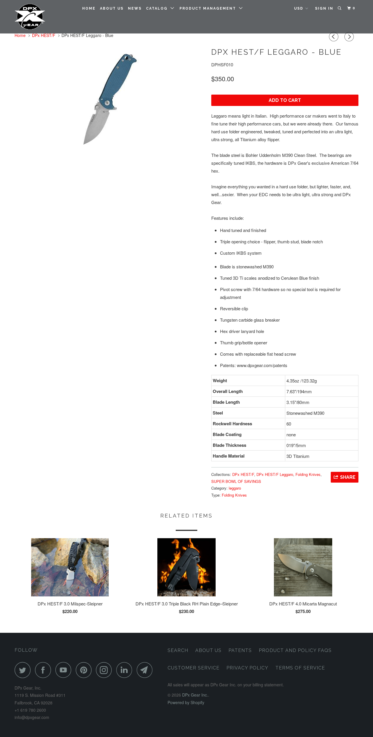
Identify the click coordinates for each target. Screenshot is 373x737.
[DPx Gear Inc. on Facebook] (44, 670)
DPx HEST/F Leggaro (274, 474)
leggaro (235, 488)
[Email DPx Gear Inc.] (146, 670)
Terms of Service (300, 668)
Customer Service (193, 668)
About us (112, 8)
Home (89, 8)
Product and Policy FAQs (295, 650)
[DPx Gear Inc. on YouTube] (65, 670)
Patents (240, 650)
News (135, 8)
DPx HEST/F (243, 474)
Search (178, 650)
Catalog (158, 8)
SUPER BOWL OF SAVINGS (236, 481)
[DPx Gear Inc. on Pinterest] (85, 670)
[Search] (340, 8)
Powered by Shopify (186, 702)
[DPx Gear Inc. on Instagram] (105, 670)
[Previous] (334, 36)
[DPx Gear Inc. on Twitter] (24, 670)
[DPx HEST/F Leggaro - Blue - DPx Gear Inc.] (110, 99)
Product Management (209, 8)
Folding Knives (308, 474)
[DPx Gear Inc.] (44, 16)
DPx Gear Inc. (195, 695)
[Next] (350, 36)
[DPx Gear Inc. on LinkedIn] (126, 670)
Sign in (324, 8)
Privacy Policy (247, 668)
